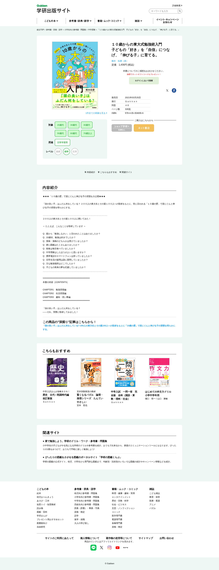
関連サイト (127, 172)
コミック (116, 512)
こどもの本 (43, 489)
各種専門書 (117, 523)
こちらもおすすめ (108, 172)
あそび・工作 (43, 501)
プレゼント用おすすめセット (50, 519)
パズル (152, 508)
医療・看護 (154, 501)
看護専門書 (117, 519)
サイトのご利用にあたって (59, 538)
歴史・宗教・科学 (120, 501)
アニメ (152, 504)
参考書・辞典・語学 (54, 30)
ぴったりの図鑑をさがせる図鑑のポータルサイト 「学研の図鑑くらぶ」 (83, 457)
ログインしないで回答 (144, 81)
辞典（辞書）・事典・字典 (86, 508)
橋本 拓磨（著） (120, 61)
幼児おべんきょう (45, 497)
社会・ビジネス (119, 504)
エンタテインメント (121, 497)
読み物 (40, 508)
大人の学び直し (81, 523)
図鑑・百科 (42, 512)
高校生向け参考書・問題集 (86, 504)
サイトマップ (146, 538)
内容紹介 (91, 172)
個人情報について (89, 538)
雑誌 (151, 489)
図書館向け (42, 523)
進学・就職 (79, 519)
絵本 (39, 493)
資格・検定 (79, 512)
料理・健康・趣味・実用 (123, 493)
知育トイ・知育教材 (46, 504)
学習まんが (42, 516)
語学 (76, 516)
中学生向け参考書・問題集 (86, 501)
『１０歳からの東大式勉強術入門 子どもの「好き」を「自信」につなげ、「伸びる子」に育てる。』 (139, 30)
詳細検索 (176, 5)
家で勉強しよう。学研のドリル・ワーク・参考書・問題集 (76, 441)
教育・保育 (154, 497)
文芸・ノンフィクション (123, 508)
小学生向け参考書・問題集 (75, 30)
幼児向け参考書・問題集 (85, 493)
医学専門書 (117, 516)
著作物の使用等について (119, 538)
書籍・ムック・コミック (125, 489)
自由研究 (41, 527)
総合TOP (40, 30)
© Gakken (109, 563)
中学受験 (91, 30)
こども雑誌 (154, 493)
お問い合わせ (167, 538)
